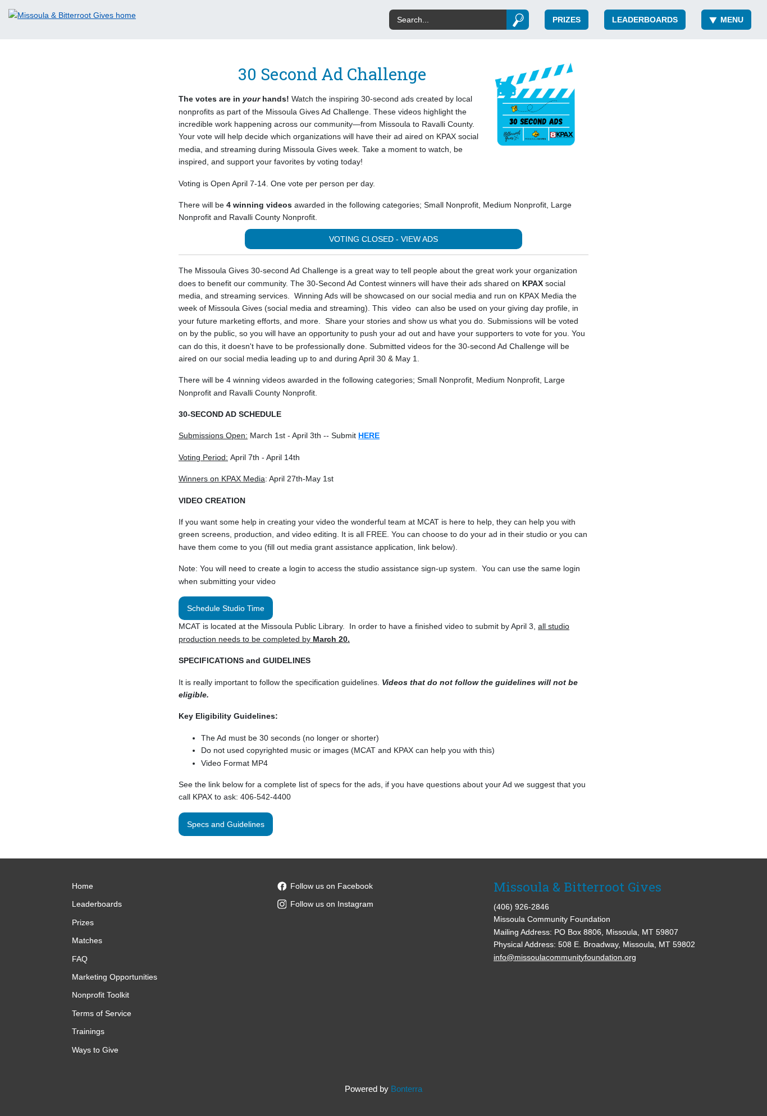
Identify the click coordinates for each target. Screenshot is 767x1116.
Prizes (567, 19)
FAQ (80, 958)
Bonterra (406, 1089)
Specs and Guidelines (225, 824)
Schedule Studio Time (225, 608)
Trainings (88, 1031)
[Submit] (517, 20)
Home (82, 885)
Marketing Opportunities (114, 976)
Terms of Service (101, 1013)
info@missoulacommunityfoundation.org (565, 957)
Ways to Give (95, 1049)
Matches (87, 940)
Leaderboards (645, 19)
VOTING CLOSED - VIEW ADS (383, 239)
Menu (731, 19)
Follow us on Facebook (331, 885)
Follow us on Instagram (331, 903)
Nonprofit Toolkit (100, 994)
